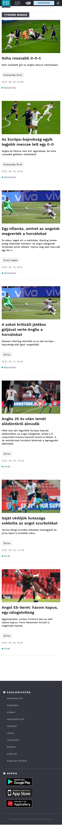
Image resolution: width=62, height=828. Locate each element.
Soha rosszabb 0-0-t (21, 58)
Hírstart (12, 726)
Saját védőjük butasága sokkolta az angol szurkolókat (30, 520)
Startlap (12, 754)
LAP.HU (10, 733)
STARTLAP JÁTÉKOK (17, 761)
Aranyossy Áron (12, 75)
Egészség (12, 705)
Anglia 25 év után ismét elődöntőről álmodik (24, 421)
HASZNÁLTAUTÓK (15, 719)
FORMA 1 (11, 712)
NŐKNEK (11, 747)
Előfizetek (44, 3)
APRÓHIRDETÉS (15, 698)
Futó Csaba (10, 260)
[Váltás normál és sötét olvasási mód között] (26, 3)
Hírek (7, 466)
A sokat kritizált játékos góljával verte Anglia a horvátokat (24, 329)
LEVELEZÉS (13, 740)
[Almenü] (17, 3)
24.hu (7, 354)
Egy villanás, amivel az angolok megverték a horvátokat (31, 231)
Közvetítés (10, 87)
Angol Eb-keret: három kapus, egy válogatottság (30, 610)
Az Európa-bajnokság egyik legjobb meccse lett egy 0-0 (28, 141)
